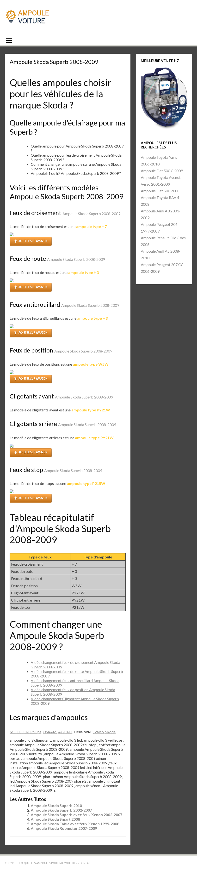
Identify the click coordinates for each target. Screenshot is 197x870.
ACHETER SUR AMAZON (33, 241)
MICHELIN (19, 731)
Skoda (110, 731)
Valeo (99, 731)
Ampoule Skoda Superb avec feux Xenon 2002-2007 (76, 814)
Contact (86, 863)
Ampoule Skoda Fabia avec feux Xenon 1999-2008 (75, 823)
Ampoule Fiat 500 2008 (160, 190)
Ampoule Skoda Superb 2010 (56, 805)
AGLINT (65, 731)
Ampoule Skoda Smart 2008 (55, 819)
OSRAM (50, 731)
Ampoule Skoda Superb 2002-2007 (61, 810)
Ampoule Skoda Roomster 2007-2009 (64, 828)
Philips (35, 731)
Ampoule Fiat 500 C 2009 (162, 170)
